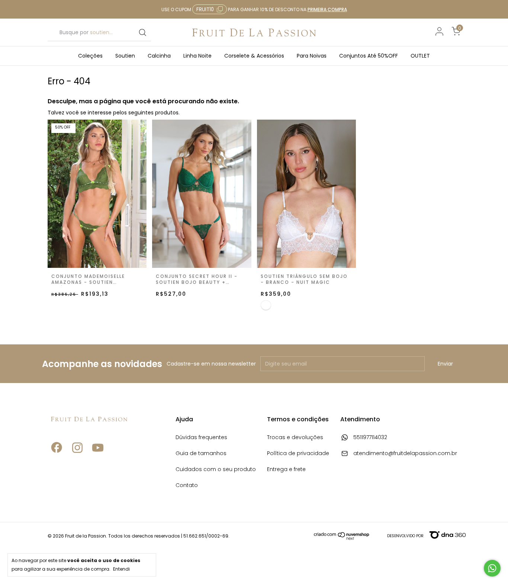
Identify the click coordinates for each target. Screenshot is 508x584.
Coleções (90, 55)
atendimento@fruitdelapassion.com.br (405, 454)
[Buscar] (142, 32)
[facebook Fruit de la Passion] (57, 466)
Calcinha (159, 55)
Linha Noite (197, 55)
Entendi (121, 569)
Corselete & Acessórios (254, 55)
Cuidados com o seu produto (216, 469)
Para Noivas (312, 55)
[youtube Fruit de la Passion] (98, 466)
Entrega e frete (286, 469)
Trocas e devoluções (295, 438)
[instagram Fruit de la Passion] (77, 466)
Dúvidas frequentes (201, 438)
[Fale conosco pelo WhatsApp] (492, 568)
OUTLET (420, 55)
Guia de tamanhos (201, 454)
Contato (187, 485)
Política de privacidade (298, 454)
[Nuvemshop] (342, 538)
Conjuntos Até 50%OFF (368, 55)
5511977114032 (369, 438)
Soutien (125, 55)
